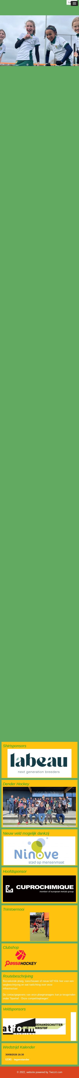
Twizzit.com (55, 1072)
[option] (39, 40)
